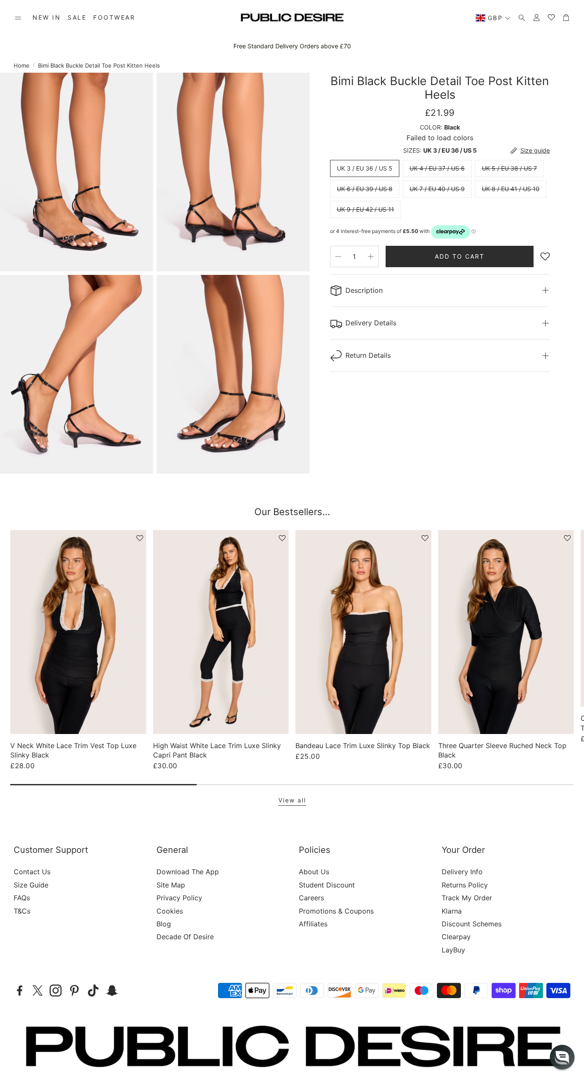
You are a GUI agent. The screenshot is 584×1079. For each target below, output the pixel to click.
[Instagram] (56, 990)
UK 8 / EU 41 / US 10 (511, 188)
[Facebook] (20, 990)
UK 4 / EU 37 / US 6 (437, 168)
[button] (18, 18)
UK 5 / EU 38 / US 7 (509, 168)
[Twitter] (37, 990)
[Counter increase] (370, 256)
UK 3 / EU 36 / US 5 (364, 168)
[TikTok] (93, 990)
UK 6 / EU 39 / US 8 (364, 188)
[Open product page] (78, 632)
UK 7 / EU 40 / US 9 (437, 188)
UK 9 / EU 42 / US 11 (365, 209)
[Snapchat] (112, 990)
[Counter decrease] (338, 256)
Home (21, 65)
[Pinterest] (74, 990)
